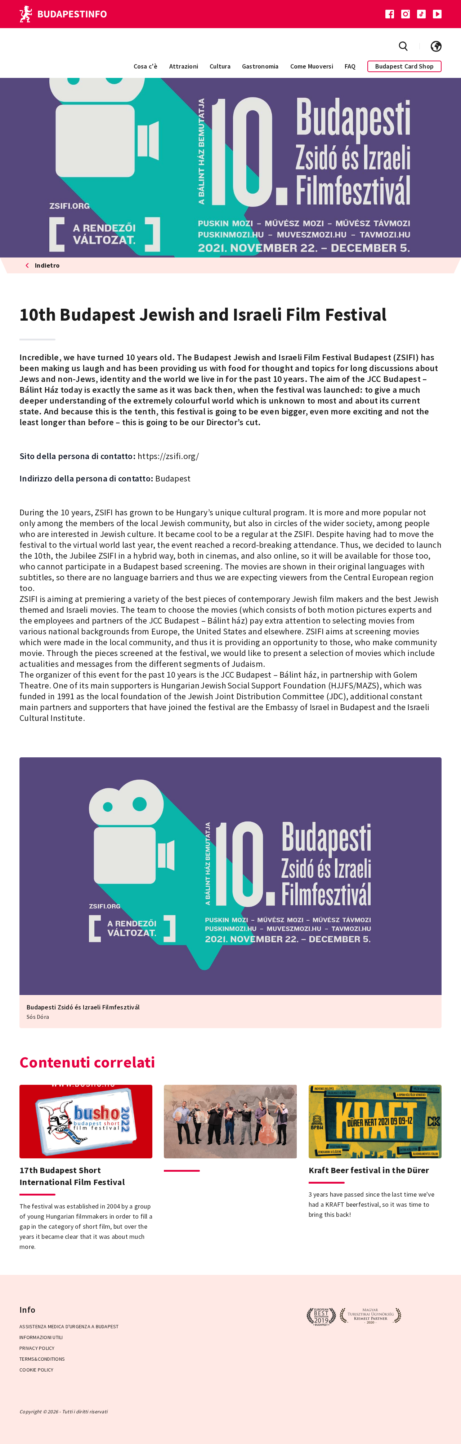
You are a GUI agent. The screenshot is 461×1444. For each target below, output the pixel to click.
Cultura (220, 66)
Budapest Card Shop (404, 66)
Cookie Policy (36, 1369)
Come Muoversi (311, 66)
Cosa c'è (146, 66)
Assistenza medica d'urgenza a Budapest (69, 1326)
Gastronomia (260, 66)
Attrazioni (183, 66)
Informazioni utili (41, 1337)
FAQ (350, 66)
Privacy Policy (37, 1348)
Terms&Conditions (42, 1359)
